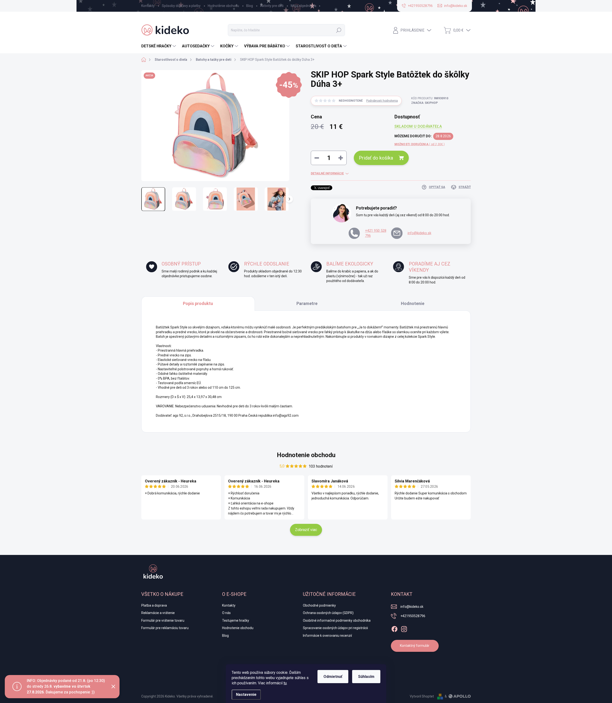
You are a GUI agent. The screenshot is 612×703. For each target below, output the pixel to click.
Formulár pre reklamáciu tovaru (165, 628)
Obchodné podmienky (319, 605)
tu (285, 683)
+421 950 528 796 (375, 233)
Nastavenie (246, 694)
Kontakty (148, 6)
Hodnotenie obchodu (223, 6)
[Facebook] (394, 628)
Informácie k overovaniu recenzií (327, 635)
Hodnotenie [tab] (412, 303)
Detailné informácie (327, 173)
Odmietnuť (332, 676)
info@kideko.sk (419, 233)
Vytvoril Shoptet (422, 696)
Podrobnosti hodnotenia (382, 100)
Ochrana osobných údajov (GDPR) (328, 613)
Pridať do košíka (376, 158)
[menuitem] (159, 46)
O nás (226, 613)
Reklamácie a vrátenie (158, 613)
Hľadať (339, 30)
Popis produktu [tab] (198, 303)
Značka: (424, 103)
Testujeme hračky (235, 620)
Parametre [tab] (306, 303)
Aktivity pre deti (272, 6)
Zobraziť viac (306, 529)
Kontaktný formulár (414, 646)
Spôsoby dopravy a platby (181, 6)
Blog (249, 6)
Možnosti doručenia (419, 144)
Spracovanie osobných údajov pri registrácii (335, 628)
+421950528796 (412, 616)
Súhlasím (366, 676)
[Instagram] (404, 628)
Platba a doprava (154, 605)
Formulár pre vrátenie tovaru (162, 620)
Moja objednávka (303, 6)
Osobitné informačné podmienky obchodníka (337, 620)
